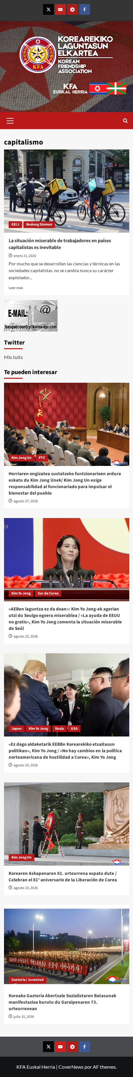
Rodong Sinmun (39, 224)
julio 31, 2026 (24, 1016)
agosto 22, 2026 (26, 636)
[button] (10, 120)
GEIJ (15, 224)
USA (74, 728)
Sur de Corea (48, 593)
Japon (16, 728)
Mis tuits (13, 357)
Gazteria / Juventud (27, 979)
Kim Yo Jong (21, 593)
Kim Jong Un (21, 457)
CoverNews (71, 1067)
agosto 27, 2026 (26, 501)
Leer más (16, 287)
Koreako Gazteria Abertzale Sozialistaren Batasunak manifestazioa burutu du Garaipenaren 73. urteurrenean (62, 1002)
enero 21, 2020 (25, 256)
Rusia (59, 728)
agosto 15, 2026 (26, 888)
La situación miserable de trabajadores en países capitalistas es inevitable (60, 244)
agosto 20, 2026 (26, 765)
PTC (42, 457)
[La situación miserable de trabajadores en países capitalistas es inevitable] (66, 191)
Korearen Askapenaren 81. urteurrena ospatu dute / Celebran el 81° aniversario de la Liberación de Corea (63, 876)
